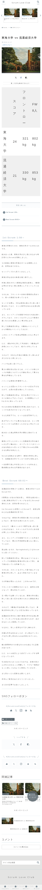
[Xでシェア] (16, 77)
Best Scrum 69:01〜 (13, 219)
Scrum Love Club (21, 3)
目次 (18, 205)
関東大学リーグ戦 (10, 723)
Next (40, 15)
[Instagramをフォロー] (21, 710)
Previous (2, 15)
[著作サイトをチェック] (11, 710)
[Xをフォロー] (16, 710)
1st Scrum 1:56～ (12, 212)
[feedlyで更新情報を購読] (26, 710)
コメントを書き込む (21, 847)
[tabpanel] (12, 15)
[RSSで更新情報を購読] (31, 710)
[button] (26, 77)
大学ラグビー (9, 719)
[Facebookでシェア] (21, 77)
